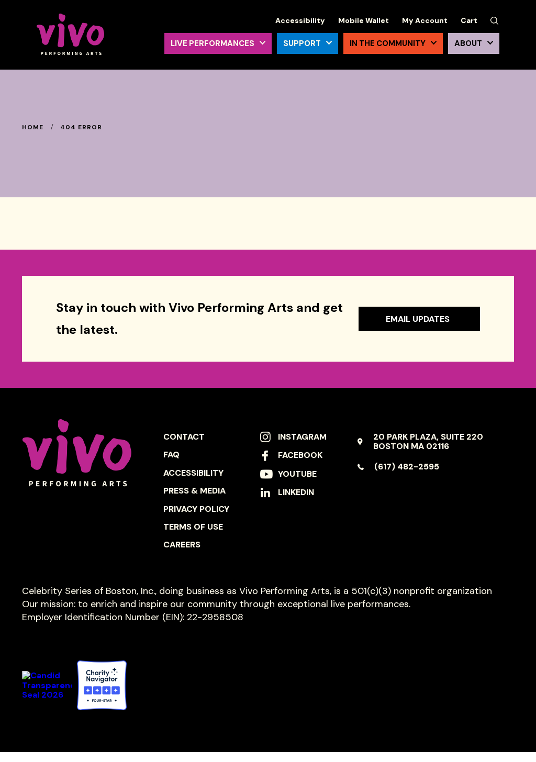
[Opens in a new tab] (102, 685)
